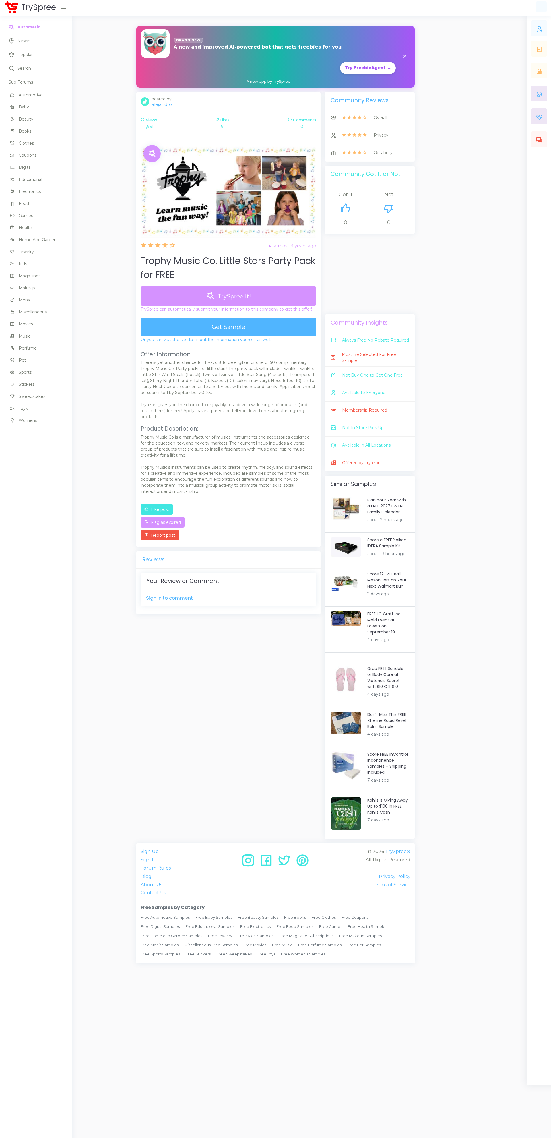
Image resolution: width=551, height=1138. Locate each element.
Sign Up (150, 851)
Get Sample (228, 326)
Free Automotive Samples (165, 917)
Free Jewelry (220, 935)
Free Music (282, 945)
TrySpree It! (233, 296)
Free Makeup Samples (360, 935)
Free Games (330, 926)
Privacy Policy (394, 876)
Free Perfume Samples (320, 945)
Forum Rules (156, 868)
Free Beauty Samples (258, 917)
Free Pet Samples (364, 945)
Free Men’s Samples (160, 945)
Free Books (295, 917)
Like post (159, 509)
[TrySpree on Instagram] (250, 862)
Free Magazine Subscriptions (306, 935)
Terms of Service (391, 884)
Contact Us (153, 892)
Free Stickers (198, 954)
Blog (146, 876)
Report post (162, 535)
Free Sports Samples (160, 954)
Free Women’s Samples (303, 954)
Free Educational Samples (209, 926)
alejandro (162, 104)
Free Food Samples (294, 926)
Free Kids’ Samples (255, 935)
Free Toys (266, 954)
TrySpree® (397, 851)
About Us (151, 884)
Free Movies (254, 945)
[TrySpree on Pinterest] (302, 862)
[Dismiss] (404, 56)
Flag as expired (165, 522)
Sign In (148, 859)
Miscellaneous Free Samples (211, 945)
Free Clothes (324, 917)
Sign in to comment (169, 597)
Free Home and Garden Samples (171, 935)
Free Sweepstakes (234, 954)
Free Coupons (355, 917)
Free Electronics (255, 926)
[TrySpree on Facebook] (268, 862)
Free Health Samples (367, 926)
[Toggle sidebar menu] (541, 6)
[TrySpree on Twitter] (286, 862)
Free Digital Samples (160, 926)
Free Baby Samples (213, 917)
